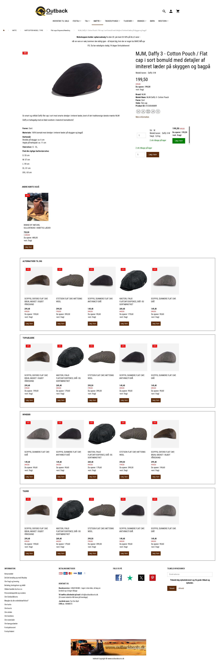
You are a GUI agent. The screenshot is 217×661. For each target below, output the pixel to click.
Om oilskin (8, 612)
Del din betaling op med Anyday (16, 578)
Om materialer (10, 620)
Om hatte (8, 605)
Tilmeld (171, 588)
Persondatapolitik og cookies (15, 593)
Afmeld (181, 588)
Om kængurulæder (11, 624)
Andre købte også (30, 187)
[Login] (171, 11)
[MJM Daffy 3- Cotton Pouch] (77, 80)
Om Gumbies (9, 616)
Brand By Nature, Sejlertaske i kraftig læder (37, 226)
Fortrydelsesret (10, 628)
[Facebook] (119, 578)
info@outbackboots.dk (89, 595)
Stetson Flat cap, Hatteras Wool (69, 300)
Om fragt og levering (12, 581)
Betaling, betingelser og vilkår (15, 585)
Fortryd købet (9, 631)
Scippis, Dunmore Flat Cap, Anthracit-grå (100, 300)
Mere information (142, 117)
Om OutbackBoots (11, 597)
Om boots (8, 608)
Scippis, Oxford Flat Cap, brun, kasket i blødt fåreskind (36, 301)
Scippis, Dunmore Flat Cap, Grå (163, 300)
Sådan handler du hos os (13, 589)
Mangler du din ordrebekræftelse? (16, 601)
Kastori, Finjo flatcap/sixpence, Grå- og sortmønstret (131, 301)
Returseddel (9, 574)
